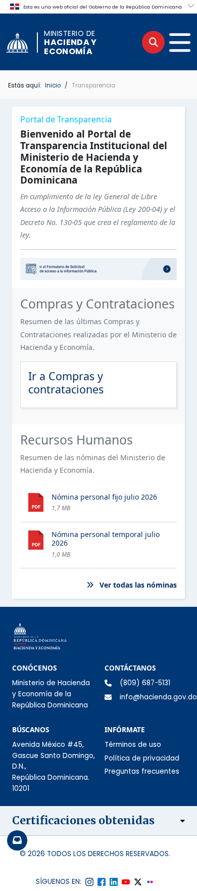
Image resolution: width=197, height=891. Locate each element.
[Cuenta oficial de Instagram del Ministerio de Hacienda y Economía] (89, 882)
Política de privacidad (142, 758)
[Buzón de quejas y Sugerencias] (17, 840)
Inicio (53, 85)
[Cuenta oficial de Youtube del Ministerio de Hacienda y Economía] (126, 882)
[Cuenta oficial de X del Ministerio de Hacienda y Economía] (138, 882)
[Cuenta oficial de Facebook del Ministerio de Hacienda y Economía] (101, 882)
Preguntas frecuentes (142, 771)
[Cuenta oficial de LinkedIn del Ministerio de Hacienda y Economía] (114, 882)
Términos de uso (133, 744)
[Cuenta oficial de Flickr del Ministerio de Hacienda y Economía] (150, 882)
